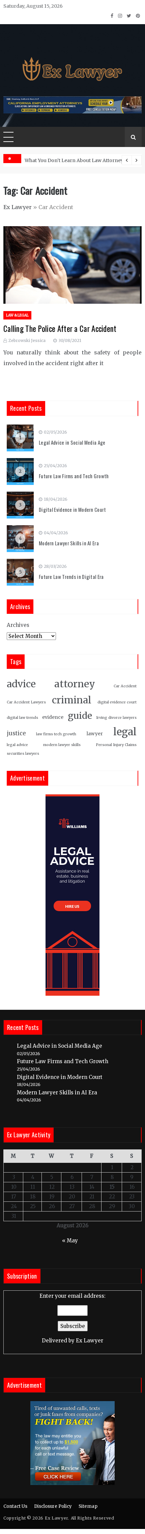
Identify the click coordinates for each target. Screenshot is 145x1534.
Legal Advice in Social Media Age (72, 442)
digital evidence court (117, 702)
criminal (71, 700)
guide (80, 715)
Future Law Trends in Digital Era (71, 576)
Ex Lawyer (17, 207)
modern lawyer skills (62, 745)
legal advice (17, 745)
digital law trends (22, 717)
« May (70, 1240)
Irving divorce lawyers (116, 717)
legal (125, 732)
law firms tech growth (56, 734)
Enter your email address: (72, 1318)
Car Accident (125, 686)
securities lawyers (23, 753)
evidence (52, 717)
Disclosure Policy (53, 1506)
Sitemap (88, 1506)
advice (21, 684)
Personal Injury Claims (116, 745)
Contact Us (15, 1506)
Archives (18, 625)
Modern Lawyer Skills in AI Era (69, 543)
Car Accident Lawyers (26, 702)
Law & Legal (17, 315)
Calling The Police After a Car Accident (60, 328)
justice (16, 733)
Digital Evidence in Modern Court (72, 509)
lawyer (95, 734)
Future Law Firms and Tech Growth (74, 476)
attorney (74, 684)
